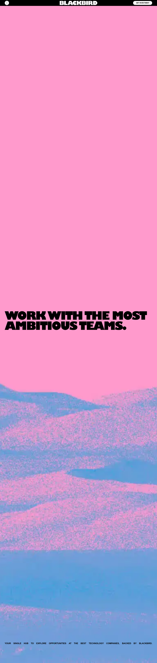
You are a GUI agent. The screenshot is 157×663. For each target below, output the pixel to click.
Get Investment (142, 3)
